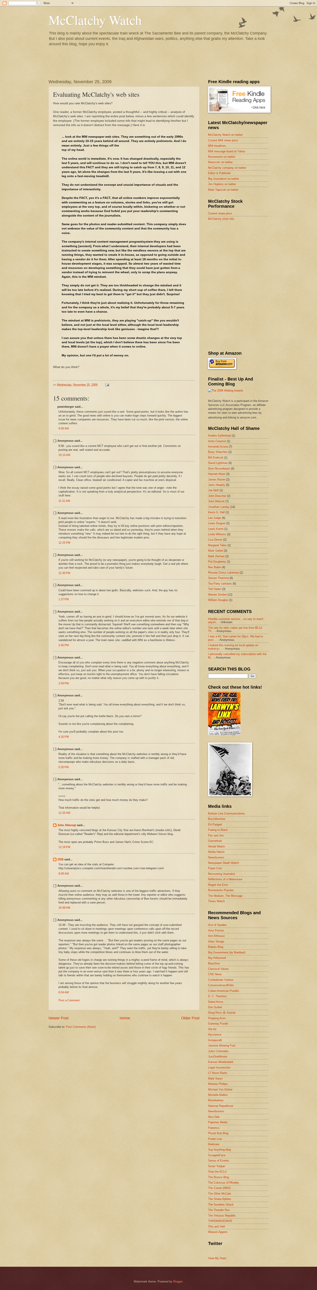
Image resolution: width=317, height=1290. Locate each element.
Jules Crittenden (218, 1051)
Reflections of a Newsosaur (225, 879)
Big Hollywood (217, 957)
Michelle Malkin (218, 1095)
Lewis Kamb (215, 528)
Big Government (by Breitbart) (226, 952)
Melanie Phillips (218, 1084)
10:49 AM (64, 907)
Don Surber (215, 1007)
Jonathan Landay (218, 507)
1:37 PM (63, 599)
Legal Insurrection (219, 1067)
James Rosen (216, 479)
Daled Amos (215, 1001)
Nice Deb (214, 1116)
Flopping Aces (217, 1018)
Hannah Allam (216, 474)
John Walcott (216, 501)
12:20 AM (64, 812)
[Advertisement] (240, 255)
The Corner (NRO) (219, 1188)
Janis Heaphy (216, 485)
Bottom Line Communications (226, 813)
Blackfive (214, 963)
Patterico (213, 1127)
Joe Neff (213, 490)
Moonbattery (216, 1100)
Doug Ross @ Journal (221, 1012)
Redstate (213, 1144)
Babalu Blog (215, 946)
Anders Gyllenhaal (219, 435)
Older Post (190, 1018)
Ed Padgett (215, 824)
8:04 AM (63, 992)
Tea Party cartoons (220, 583)
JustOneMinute (217, 1056)
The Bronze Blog (218, 1177)
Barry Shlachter (218, 452)
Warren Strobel (217, 594)
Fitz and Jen (216, 835)
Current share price (220, 213)
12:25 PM (64, 542)
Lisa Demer (215, 539)
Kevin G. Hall (216, 512)
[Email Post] (107, 384)
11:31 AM (64, 500)
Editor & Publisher (219, 173)
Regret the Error (218, 884)
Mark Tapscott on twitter (223, 189)
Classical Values (218, 968)
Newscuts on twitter (220, 162)
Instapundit (215, 1040)
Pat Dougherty (217, 561)
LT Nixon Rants (217, 1073)
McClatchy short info (221, 218)
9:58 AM (63, 428)
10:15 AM (64, 455)
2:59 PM (63, 683)
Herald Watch (216, 846)
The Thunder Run (219, 1210)
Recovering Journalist (221, 873)
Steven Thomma (218, 578)
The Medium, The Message (225, 895)
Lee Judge (214, 517)
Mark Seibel (215, 550)
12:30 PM (64, 573)
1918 (60, 859)
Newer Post (59, 1018)
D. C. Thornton (217, 996)
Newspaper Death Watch (223, 862)
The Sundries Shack (221, 1204)
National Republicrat (220, 1105)
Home (125, 1018)
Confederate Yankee (220, 979)
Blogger (177, 1281)
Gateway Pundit (218, 1023)
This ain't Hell (216, 1226)
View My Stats (217, 1258)
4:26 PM (63, 736)
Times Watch (216, 901)
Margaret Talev (217, 545)
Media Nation (216, 851)
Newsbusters (216, 857)
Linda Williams (217, 534)
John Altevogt (66, 825)
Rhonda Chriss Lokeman (223, 572)
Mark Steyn (215, 1078)
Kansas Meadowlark (220, 1062)
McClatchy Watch (95, 19)
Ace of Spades (217, 925)
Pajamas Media (218, 1122)
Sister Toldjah (216, 1166)
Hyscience (214, 1034)
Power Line (215, 1138)
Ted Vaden (214, 589)
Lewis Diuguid (216, 523)
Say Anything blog (219, 1149)
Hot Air (212, 1029)
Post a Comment (69, 1000)
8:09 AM (63, 873)
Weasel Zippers (218, 1232)
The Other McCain (219, 1193)
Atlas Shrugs (216, 941)
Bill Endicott (215, 457)
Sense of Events (218, 1160)
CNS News (215, 974)
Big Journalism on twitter (223, 178)
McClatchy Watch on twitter (225, 134)
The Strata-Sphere (219, 1199)
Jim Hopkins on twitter (222, 184)
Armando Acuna (218, 446)
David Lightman (218, 463)
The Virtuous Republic (222, 1215)
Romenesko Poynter (221, 890)
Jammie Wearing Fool (221, 1045)
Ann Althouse (216, 935)
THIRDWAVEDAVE (220, 1221)
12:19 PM (64, 847)
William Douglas (218, 600)
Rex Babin (214, 567)
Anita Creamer (217, 441)
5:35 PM (63, 767)
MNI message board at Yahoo (226, 151)
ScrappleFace (216, 1155)
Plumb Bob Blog (218, 1133)
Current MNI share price (223, 140)
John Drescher (217, 496)
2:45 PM (63, 645)
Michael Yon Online (220, 1089)
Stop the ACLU (217, 1171)
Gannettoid (215, 840)
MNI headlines (217, 145)
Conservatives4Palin (221, 985)
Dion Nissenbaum (219, 468)
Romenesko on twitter (221, 156)
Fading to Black (218, 829)
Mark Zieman (216, 556)
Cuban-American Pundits (223, 990)
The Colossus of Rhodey (223, 1182)
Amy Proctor (216, 930)
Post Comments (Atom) (81, 1026)
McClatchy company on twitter (227, 167)
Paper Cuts (215, 868)
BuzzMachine (216, 818)
